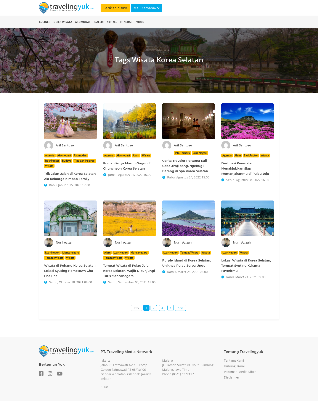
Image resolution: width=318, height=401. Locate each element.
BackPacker (52, 160)
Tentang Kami (234, 360)
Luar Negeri (200, 153)
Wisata (49, 166)
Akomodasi (83, 22)
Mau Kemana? (145, 8)
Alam (136, 155)
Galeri (99, 22)
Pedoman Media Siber (240, 372)
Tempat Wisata (54, 258)
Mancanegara (70, 252)
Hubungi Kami (234, 366)
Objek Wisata (62, 22)
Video (140, 22)
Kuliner (44, 22)
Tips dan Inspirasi (84, 160)
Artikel (112, 22)
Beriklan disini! (115, 8)
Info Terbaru (182, 153)
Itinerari (126, 22)
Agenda (50, 155)
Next (180, 308)
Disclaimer (231, 377)
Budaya (66, 160)
